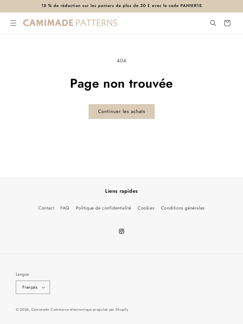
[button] (13, 23)
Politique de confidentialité (103, 208)
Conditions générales (183, 208)
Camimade (40, 309)
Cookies (146, 208)
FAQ (64, 208)
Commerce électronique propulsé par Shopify (89, 309)
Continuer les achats (121, 111)
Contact (46, 208)
